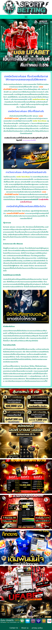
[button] (26, 17)
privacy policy (37, 628)
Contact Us (14, 628)
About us (24, 628)
